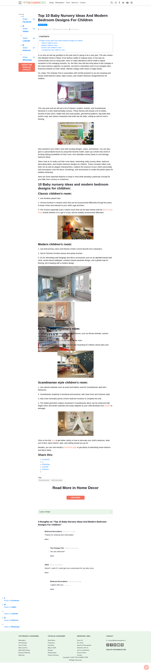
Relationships (52, 652)
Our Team (80, 643)
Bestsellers (22, 640)
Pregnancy (51, 643)
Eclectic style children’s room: (51, 47)
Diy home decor (44, 480)
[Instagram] (116, 3)
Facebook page (70, 447)
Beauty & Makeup (24, 652)
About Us (74, 2)
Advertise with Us (82, 648)
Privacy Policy (81, 652)
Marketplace (59, 2)
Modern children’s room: (49, 45)
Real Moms (51, 640)
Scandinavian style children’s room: (53, 50)
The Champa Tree (45, 29)
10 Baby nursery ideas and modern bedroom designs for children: (61, 40)
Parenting (51, 645)
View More (75, 497)
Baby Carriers (22, 648)
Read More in (75, 488)
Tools (68, 2)
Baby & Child (52, 648)
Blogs (52, 2)
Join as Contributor (83, 650)
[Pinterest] (132, 3)
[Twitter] (123, 3)
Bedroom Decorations (53, 531)
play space (57, 340)
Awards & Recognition (84, 645)
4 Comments (75, 29)
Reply (47, 539)
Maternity (21, 655)
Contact (83, 2)
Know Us (80, 640)
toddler (107, 406)
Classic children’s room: (49, 43)
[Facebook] (119, 3)
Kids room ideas (57, 480)
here (53, 440)
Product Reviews (53, 655)
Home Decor (42, 25)
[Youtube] (127, 3)
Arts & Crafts (22, 645)
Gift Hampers (22, 643)
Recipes (50, 650)
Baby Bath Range (24, 650)
